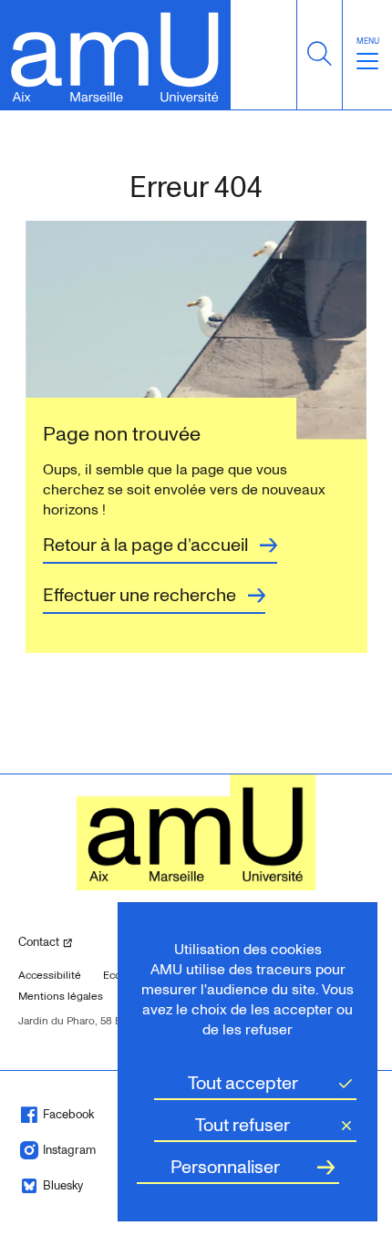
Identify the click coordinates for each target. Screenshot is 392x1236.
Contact (62, 941)
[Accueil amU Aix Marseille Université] (115, 55)
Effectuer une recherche (139, 596)
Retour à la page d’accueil (145, 545)
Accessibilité (49, 975)
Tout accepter (243, 1083)
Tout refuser (242, 1125)
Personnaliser (225, 1167)
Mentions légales (60, 996)
